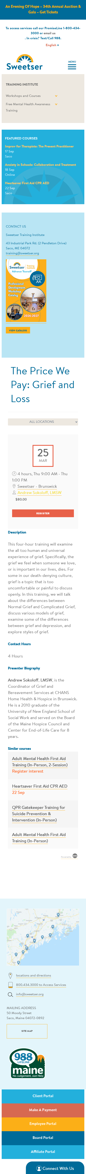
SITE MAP (27, 1031)
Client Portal (43, 1096)
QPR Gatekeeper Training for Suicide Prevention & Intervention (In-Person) (38, 814)
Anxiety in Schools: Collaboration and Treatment (40, 165)
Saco (8, 156)
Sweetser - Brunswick (37, 487)
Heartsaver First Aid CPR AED (27, 183)
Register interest (27, 771)
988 (57, 38)
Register (43, 513)
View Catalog (18, 330)
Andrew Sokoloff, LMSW (40, 493)
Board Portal (43, 1138)
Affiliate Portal (43, 1152)
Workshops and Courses (23, 96)
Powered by (66, 857)
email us (50, 33)
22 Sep (18, 793)
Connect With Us (58, 1169)
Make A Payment (43, 1110)
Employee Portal (42, 1124)
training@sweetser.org (22, 253)
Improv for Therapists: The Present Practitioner (39, 146)
